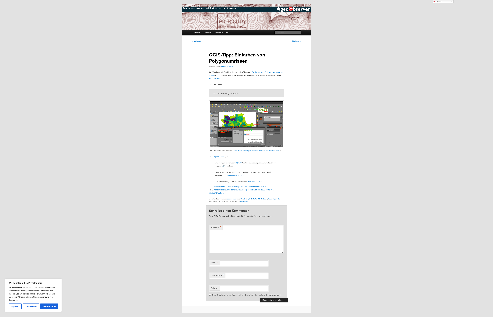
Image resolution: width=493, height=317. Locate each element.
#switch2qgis (245, 199)
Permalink (244, 201)
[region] (33, 295)
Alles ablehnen (31, 306)
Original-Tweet (219, 156)
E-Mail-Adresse (217, 275)
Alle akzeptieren (49, 306)
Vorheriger (197, 41)
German (438, 1)
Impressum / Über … (222, 32)
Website (214, 288)
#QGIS (239, 162)
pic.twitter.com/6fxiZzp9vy (233, 175)
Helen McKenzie (216, 78)
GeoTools (207, 32)
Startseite (196, 32)
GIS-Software (262, 199)
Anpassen (15, 306)
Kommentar (216, 227)
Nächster (296, 41)
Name (215, 263)
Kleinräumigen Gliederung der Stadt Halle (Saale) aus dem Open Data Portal (256, 150)
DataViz (254, 199)
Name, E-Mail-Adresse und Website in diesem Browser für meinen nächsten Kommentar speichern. (246, 295)
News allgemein (274, 199)
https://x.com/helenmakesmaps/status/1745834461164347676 (240, 186)
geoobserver (231, 199)
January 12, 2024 (255, 181)
